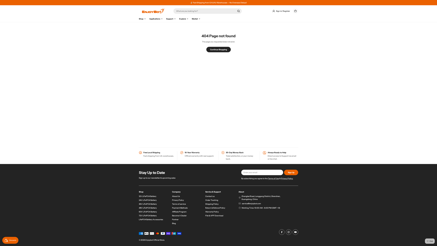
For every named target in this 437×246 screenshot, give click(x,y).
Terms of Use (273, 178)
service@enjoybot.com (251, 203)
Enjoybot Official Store (154, 240)
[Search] (238, 11)
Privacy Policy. (287, 178)
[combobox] (207, 11)
